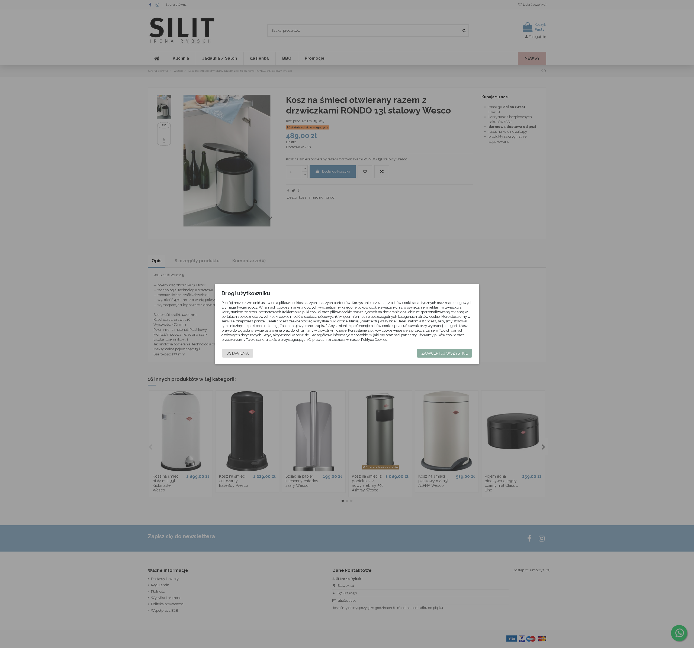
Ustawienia (237, 353)
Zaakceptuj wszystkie (444, 353)
